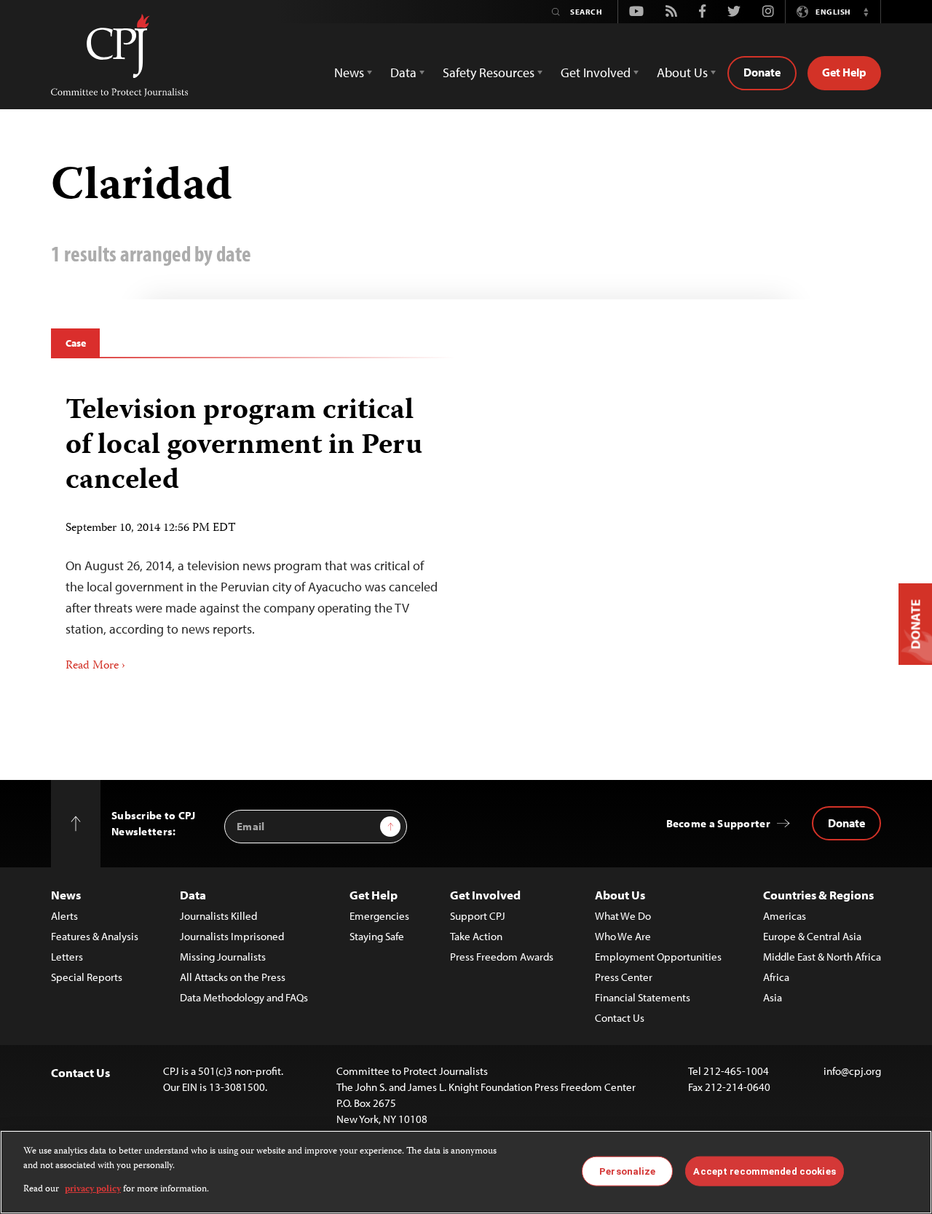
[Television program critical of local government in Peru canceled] (253, 528)
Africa (776, 977)
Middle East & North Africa (822, 956)
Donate (762, 72)
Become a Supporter (718, 823)
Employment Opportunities (658, 956)
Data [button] (403, 72)
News (66, 894)
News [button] (349, 72)
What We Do (623, 916)
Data (193, 894)
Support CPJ (477, 916)
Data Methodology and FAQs (244, 997)
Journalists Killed (218, 916)
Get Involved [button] (596, 72)
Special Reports (86, 977)
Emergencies (379, 916)
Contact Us (619, 1018)
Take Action (476, 936)
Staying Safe (377, 936)
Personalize (627, 1170)
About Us (620, 894)
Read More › (95, 666)
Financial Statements (642, 997)
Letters (67, 956)
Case (75, 343)
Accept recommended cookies (764, 1170)
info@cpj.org (852, 1071)
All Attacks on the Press (232, 977)
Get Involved (485, 894)
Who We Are (623, 936)
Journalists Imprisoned (232, 936)
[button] (865, 11)
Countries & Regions (818, 894)
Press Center (623, 977)
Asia (772, 997)
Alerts (64, 916)
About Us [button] (682, 72)
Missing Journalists (223, 956)
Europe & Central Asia (812, 936)
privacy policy (93, 1189)
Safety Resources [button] (488, 72)
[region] (466, 1172)
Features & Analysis (94, 936)
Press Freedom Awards (501, 956)
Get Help (844, 72)
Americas (784, 916)
